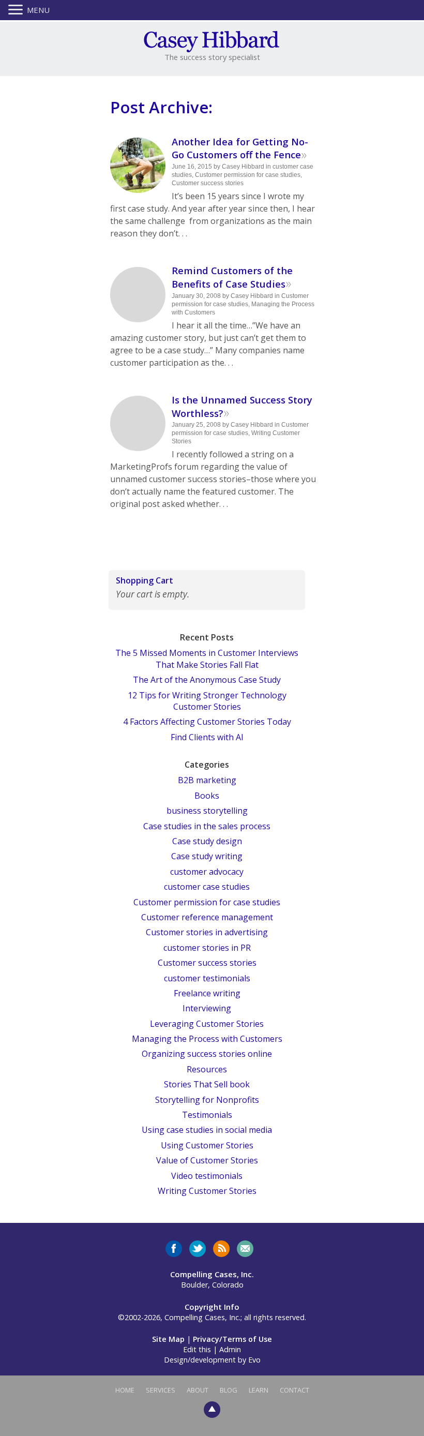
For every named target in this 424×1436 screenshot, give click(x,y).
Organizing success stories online (207, 1053)
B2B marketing (207, 780)
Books (206, 795)
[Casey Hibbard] (212, 40)
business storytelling (207, 810)
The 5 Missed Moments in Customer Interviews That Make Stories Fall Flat (206, 658)
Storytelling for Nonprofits (207, 1099)
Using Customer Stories (207, 1145)
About (197, 1390)
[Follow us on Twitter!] (197, 1248)
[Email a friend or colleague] (245, 1248)
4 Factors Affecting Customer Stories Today (207, 721)
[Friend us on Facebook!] (173, 1248)
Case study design (207, 841)
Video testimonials (207, 1175)
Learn (258, 1390)
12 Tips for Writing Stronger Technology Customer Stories (207, 701)
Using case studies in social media (207, 1129)
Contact (294, 1390)
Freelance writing (207, 993)
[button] (17, 10)
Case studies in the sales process (206, 826)
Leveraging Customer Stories (207, 1023)
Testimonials (207, 1114)
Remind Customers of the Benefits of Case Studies (232, 277)
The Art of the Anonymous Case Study (207, 679)
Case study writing (207, 856)
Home (124, 1390)
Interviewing (207, 1008)
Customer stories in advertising (207, 932)
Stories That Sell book (207, 1084)
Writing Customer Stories (207, 1190)
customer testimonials (207, 978)
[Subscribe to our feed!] (221, 1248)
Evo (254, 1360)
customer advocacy (207, 871)
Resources (207, 1069)
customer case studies (207, 886)
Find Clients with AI (207, 737)
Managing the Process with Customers (207, 1038)
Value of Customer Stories (207, 1160)
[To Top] (212, 1409)
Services (160, 1390)
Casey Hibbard (243, 166)
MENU (38, 10)
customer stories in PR (207, 947)
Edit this (197, 1349)
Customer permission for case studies (247, 174)
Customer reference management (207, 917)
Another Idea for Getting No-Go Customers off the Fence (240, 148)
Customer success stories (208, 183)
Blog (228, 1390)
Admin (230, 1349)
